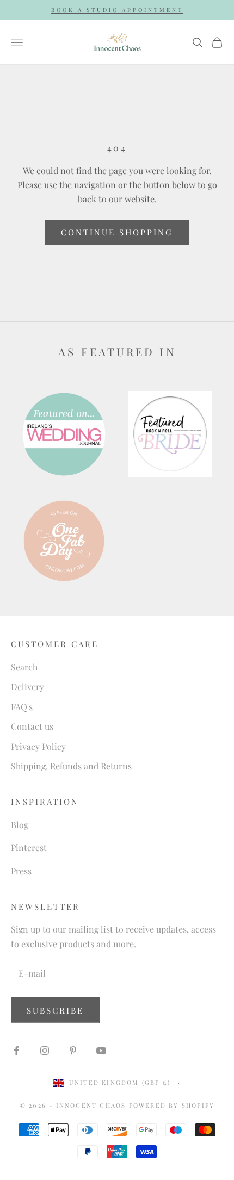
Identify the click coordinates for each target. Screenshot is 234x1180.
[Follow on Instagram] (44, 1050)
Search (24, 667)
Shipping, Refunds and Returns (71, 766)
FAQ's (22, 706)
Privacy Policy (38, 746)
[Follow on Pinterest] (72, 1050)
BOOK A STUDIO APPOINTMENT (117, 10)
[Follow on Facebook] (16, 1050)
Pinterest (29, 847)
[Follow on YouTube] (101, 1050)
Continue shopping (117, 232)
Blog (19, 824)
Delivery (27, 686)
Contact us (32, 726)
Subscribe (55, 1010)
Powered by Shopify (172, 1105)
